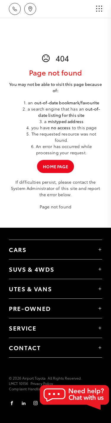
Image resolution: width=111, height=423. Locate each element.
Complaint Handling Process (33, 388)
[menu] (99, 9)
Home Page (55, 166)
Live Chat (74, 397)
